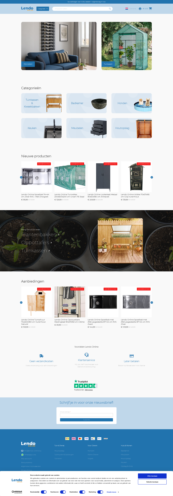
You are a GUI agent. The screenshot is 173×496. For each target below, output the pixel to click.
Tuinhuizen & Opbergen (64, 455)
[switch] (63, 492)
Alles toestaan (152, 476)
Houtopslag (59, 451)
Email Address (65, 412)
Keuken (124, 462)
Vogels (90, 458)
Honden (91, 451)
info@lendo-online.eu (32, 451)
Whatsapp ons (30, 455)
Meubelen (125, 455)
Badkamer (125, 451)
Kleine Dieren (93, 455)
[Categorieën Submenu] (47, 9)
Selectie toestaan (152, 482)
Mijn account (26, 459)
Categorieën (42, 9)
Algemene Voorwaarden (31, 466)
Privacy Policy (26, 470)
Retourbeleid (26, 462)
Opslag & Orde (127, 466)
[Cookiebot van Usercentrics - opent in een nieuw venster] (17, 492)
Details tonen (111, 492)
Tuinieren (58, 458)
